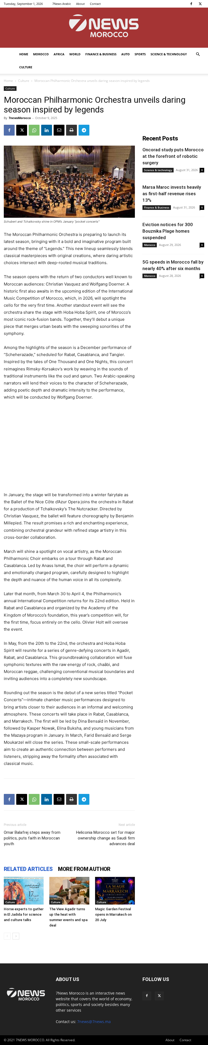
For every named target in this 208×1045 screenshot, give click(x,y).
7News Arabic (61, 4)
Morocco (41, 54)
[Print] (71, 130)
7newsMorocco (20, 118)
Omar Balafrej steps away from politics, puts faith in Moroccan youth (32, 838)
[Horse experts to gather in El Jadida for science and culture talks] (24, 890)
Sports (140, 54)
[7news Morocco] (104, 28)
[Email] (59, 130)
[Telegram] (84, 130)
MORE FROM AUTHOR (84, 869)
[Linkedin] (46, 130)
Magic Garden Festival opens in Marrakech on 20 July (113, 914)
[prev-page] (7, 936)
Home (23, 54)
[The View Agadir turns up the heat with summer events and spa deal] (69, 890)
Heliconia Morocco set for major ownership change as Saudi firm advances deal (105, 838)
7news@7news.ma (94, 1021)
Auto (125, 54)
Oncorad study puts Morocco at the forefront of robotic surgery (173, 156)
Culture (25, 67)
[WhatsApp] (34, 130)
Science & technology (169, 54)
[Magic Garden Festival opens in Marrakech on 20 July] (115, 890)
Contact (95, 4)
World (74, 54)
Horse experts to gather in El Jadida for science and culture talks (24, 914)
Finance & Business (100, 54)
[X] (200, 4)
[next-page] (15, 936)
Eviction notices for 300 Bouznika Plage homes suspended (167, 231)
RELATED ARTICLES (28, 869)
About (80, 4)
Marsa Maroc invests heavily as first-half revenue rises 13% (171, 193)
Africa (59, 54)
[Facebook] (191, 4)
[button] (197, 54)
